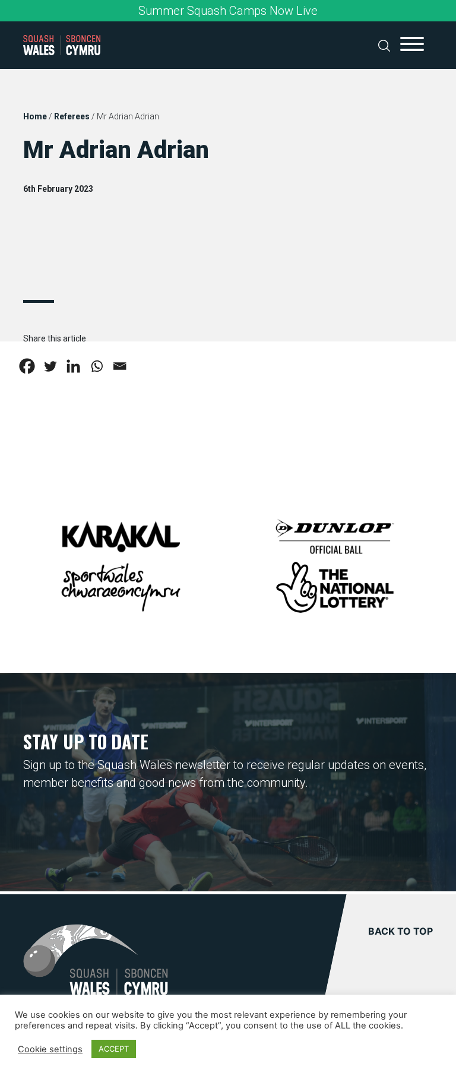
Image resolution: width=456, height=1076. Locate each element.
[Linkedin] (73, 366)
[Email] (119, 366)
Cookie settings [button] (50, 1049)
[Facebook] (27, 366)
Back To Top (400, 931)
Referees (72, 116)
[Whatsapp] (96, 366)
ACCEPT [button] (114, 1048)
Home (35, 116)
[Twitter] (50, 366)
